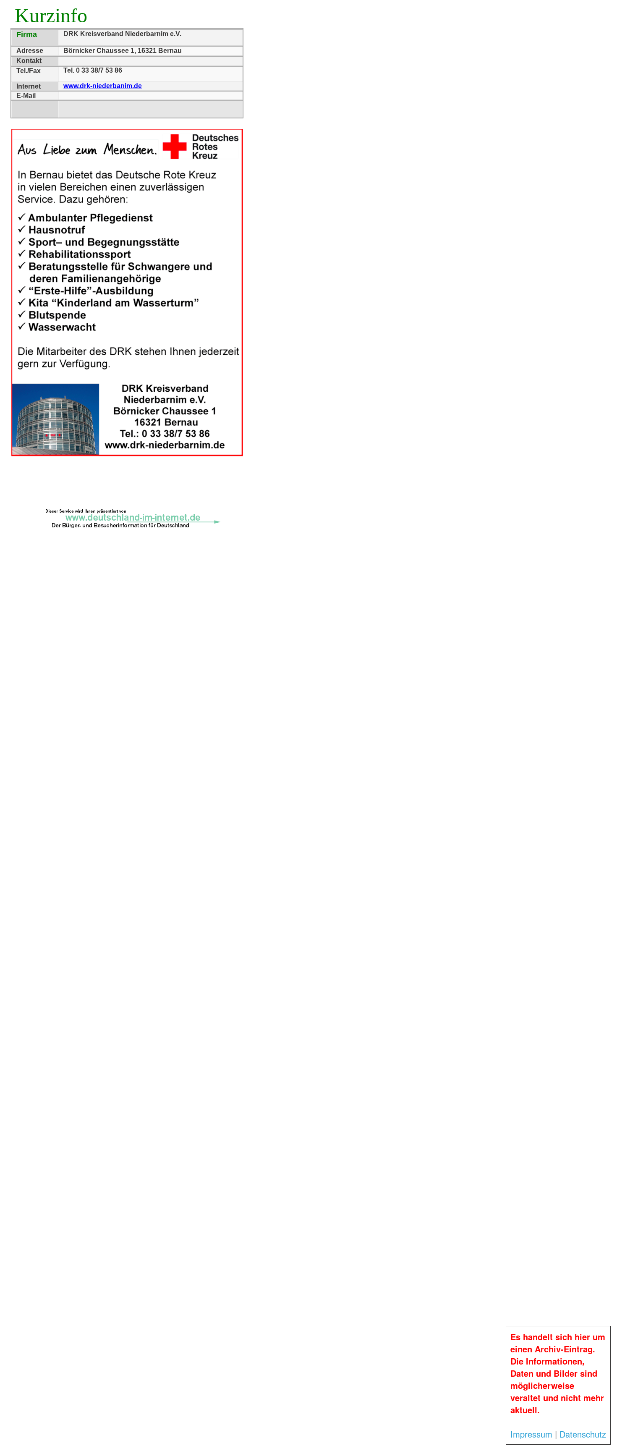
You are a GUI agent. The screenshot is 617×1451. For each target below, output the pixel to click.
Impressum (531, 1434)
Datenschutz (582, 1434)
